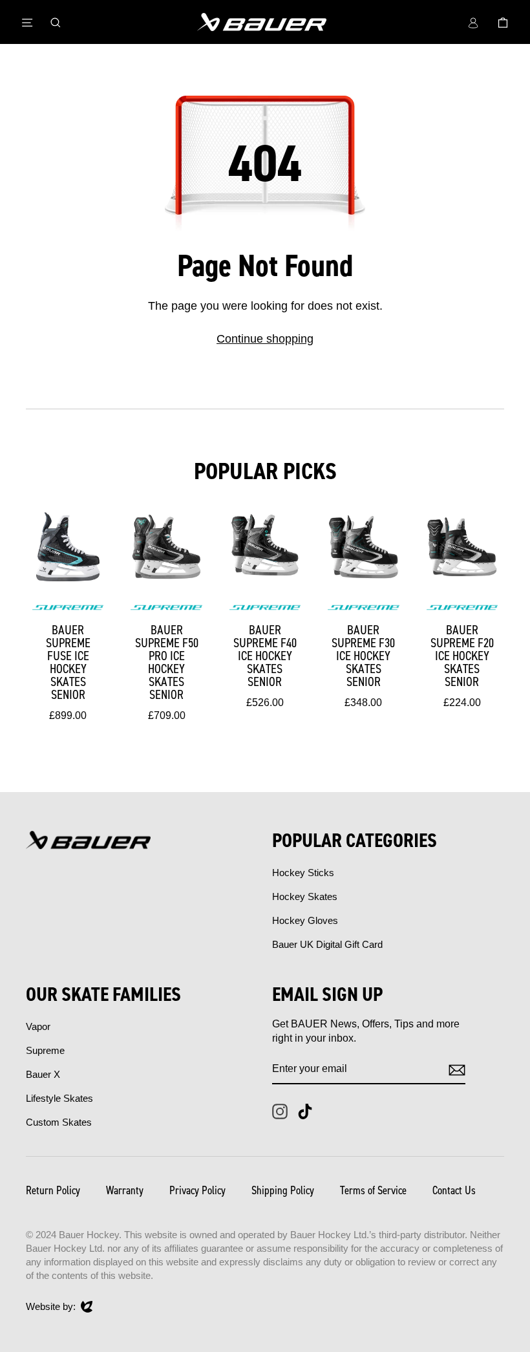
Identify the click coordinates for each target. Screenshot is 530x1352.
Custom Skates (59, 1122)
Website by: (51, 1307)
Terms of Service (373, 1190)
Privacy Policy (197, 1190)
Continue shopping (265, 338)
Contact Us (454, 1190)
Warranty (124, 1190)
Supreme (45, 1050)
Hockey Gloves (305, 920)
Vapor (38, 1026)
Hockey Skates (304, 896)
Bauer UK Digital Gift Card (327, 944)
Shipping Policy (282, 1190)
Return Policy (53, 1190)
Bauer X (43, 1074)
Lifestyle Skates (59, 1098)
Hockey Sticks (303, 872)
